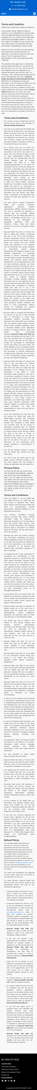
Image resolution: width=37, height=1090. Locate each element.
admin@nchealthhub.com (15, 912)
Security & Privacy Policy (9, 1069)
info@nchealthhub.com (23, 862)
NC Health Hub (18, 2)
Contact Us (5, 1075)
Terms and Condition (8, 1066)
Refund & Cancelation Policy (11, 1072)
